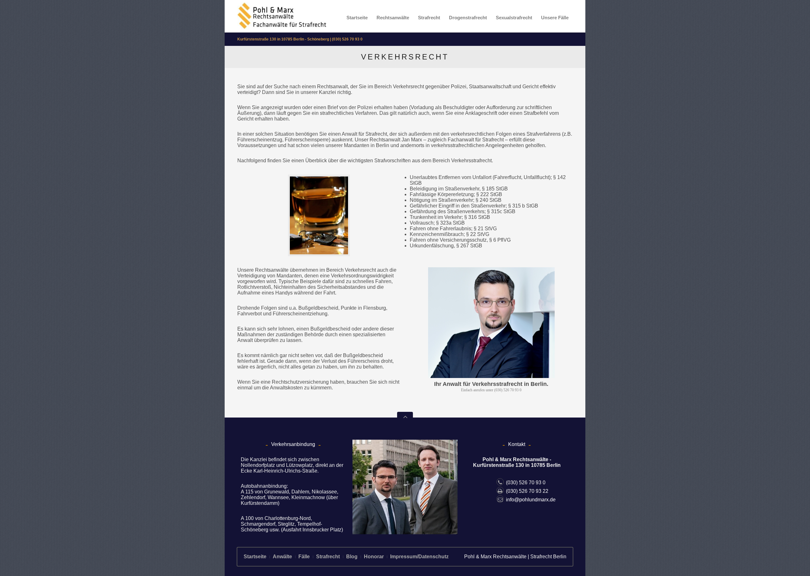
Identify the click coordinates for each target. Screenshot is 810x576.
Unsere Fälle (555, 17)
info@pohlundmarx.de (531, 499)
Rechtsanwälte (393, 17)
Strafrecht (429, 17)
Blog (352, 556)
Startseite (357, 17)
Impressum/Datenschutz (419, 556)
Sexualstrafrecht (514, 17)
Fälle (304, 556)
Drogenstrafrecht (468, 17)
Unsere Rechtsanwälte (263, 270)
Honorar (374, 556)
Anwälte (282, 556)
